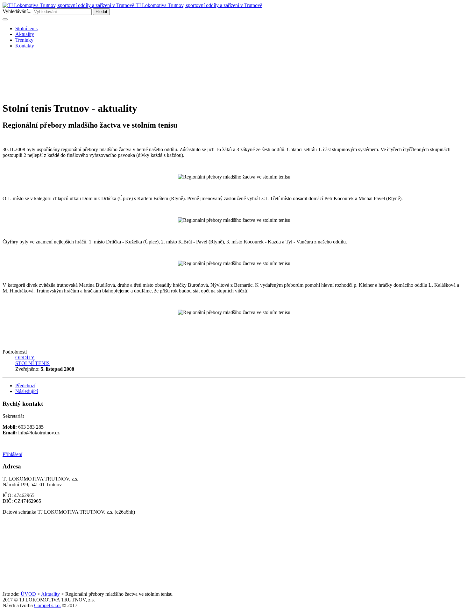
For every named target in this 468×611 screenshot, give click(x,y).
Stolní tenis (26, 28)
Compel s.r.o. (47, 605)
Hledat (101, 11)
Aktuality (24, 34)
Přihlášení (12, 454)
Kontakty (24, 45)
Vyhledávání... (17, 11)
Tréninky (24, 40)
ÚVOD (28, 594)
